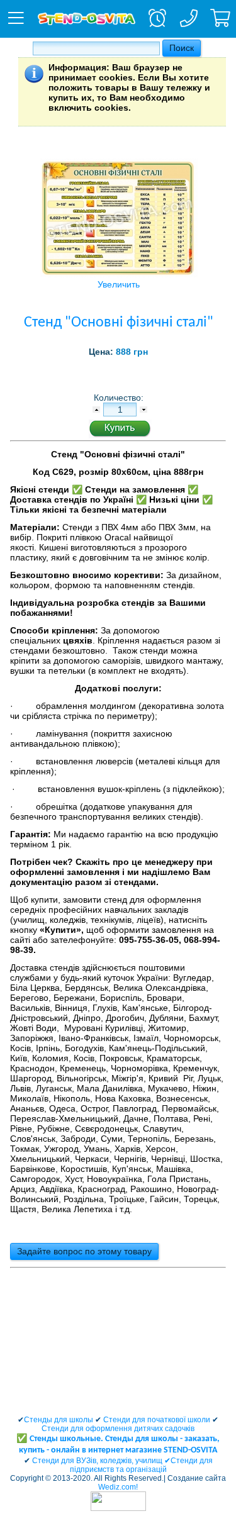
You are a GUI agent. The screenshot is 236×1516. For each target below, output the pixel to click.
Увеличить (119, 284)
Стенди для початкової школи (156, 1419)
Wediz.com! (118, 1487)
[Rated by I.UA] (118, 1508)
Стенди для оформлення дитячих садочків (118, 1428)
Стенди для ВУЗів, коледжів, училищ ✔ (101, 1460)
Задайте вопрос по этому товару (84, 1251)
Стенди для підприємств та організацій (141, 1465)
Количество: (120, 398)
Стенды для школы (58, 1419)
